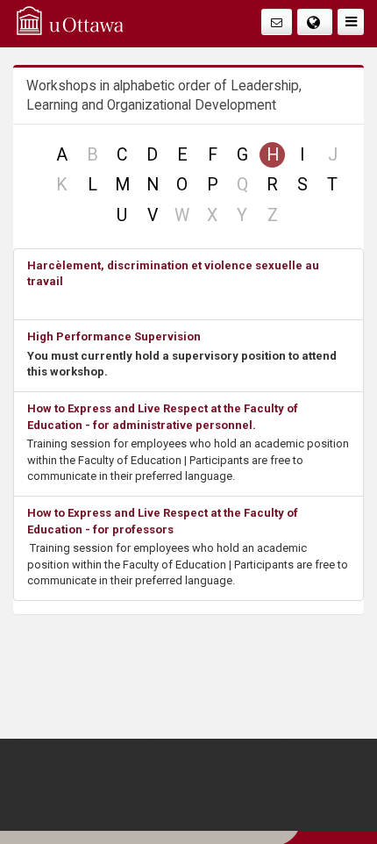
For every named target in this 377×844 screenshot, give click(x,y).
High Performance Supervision (114, 336)
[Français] (315, 22)
